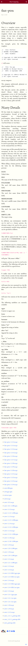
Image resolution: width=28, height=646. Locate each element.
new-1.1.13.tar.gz (9, 516)
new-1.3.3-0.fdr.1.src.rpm (11, 577)
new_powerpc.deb (9, 623)
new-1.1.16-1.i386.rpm (11, 541)
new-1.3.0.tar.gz (9, 552)
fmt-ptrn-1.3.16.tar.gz (10, 456)
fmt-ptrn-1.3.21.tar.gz (10, 474)
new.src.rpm (8, 495)
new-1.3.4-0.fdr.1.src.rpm (11, 587)
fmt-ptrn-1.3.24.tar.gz (10, 484)
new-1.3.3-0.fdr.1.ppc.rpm (12, 573)
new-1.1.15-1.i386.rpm (11, 534)
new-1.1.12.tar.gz (9, 509)
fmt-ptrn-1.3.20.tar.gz (10, 470)
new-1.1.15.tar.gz (9, 531)
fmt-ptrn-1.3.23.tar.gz (10, 481)
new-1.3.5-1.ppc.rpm (10, 594)
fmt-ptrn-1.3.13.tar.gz (10, 445)
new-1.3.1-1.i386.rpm (10, 563)
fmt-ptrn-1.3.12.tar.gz (10, 442)
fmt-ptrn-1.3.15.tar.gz (10, 453)
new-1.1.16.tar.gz (9, 538)
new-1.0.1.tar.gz (9, 502)
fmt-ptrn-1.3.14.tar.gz (10, 449)
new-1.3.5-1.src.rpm (10, 598)
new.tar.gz (7, 499)
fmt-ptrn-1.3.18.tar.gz (10, 463)
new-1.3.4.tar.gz (9, 580)
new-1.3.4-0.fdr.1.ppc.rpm (12, 584)
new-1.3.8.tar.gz (9, 605)
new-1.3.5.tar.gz (9, 591)
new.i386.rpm (8, 488)
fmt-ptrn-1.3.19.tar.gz (10, 467)
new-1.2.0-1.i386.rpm (10, 548)
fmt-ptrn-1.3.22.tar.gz (10, 477)
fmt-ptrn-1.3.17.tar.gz (10, 460)
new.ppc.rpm (8, 492)
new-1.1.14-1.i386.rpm (11, 527)
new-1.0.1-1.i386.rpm (10, 506)
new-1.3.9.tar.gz (9, 609)
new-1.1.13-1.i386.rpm (11, 520)
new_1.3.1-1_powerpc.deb (12, 616)
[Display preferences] (26, 2)
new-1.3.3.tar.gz (9, 570)
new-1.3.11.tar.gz (9, 612)
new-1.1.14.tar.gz (9, 523)
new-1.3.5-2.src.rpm (10, 602)
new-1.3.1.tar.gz (9, 559)
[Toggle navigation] (1, 2)
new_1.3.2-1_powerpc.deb (12, 619)
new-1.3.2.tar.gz (9, 566)
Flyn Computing (14, 2)
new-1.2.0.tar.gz (9, 545)
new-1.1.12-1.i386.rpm (11, 513)
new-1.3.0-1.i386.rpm (10, 555)
